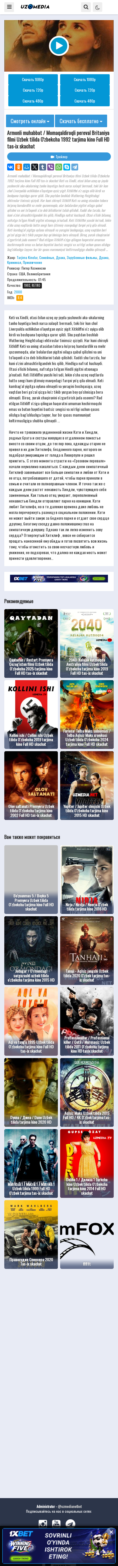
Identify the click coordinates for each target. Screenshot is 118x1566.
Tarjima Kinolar (27, 257)
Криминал (14, 262)
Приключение (32, 262)
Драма (104, 257)
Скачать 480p (33, 101)
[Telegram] (74, 167)
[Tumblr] (42, 167)
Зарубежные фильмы (82, 257)
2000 (18, 291)
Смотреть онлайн (29, 121)
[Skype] (66, 167)
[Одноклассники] (18, 167)
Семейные (46, 257)
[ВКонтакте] (10, 167)
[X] (34, 167)
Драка (60, 257)
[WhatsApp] (58, 167)
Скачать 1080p (33, 79)
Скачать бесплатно (80, 121)
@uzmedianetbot (70, 1506)
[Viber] (50, 167)
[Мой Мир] (26, 167)
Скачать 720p (33, 90)
